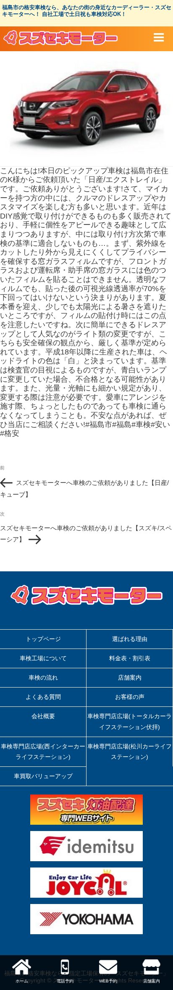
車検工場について (43, 658)
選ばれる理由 (129, 639)
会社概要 (43, 716)
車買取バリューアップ (43, 776)
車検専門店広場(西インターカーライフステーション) (43, 751)
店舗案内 (130, 677)
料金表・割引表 (129, 658)
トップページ (43, 639)
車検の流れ (43, 677)
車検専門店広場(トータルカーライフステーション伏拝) (129, 721)
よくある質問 (43, 696)
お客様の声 (129, 696)
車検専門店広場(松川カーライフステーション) (129, 751)
